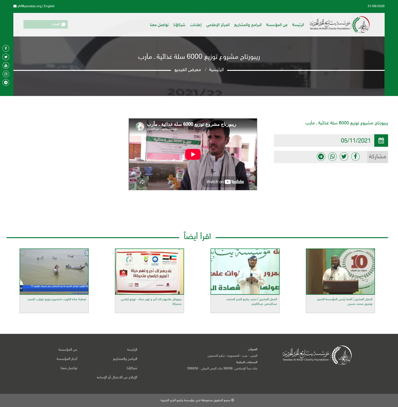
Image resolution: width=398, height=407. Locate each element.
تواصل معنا (159, 25)
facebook (355, 157)
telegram (321, 157)
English (49, 6)
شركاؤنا (179, 25)
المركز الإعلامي (218, 25)
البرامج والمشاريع (248, 25)
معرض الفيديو (187, 70)
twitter (344, 157)
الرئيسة (298, 25)
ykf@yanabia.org (29, 6)
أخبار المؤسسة (67, 359)
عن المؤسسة (277, 25)
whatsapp (332, 157)
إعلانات (196, 25)
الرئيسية (216, 70)
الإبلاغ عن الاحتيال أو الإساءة (117, 377)
